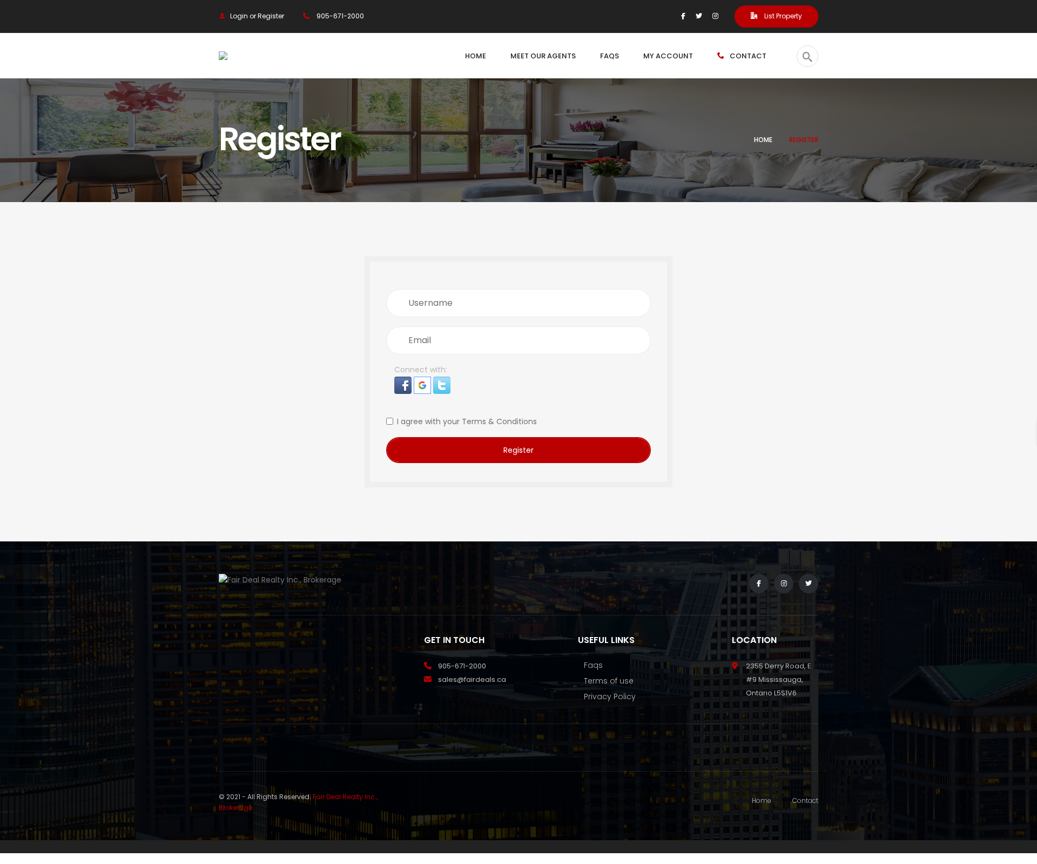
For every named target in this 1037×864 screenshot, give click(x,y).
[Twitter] (699, 15)
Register (518, 450)
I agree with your (467, 421)
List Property (782, 16)
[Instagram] (715, 15)
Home (763, 139)
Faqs (593, 665)
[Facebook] (683, 15)
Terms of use (609, 680)
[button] (404, 384)
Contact (805, 800)
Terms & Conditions (499, 421)
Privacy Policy (610, 696)
